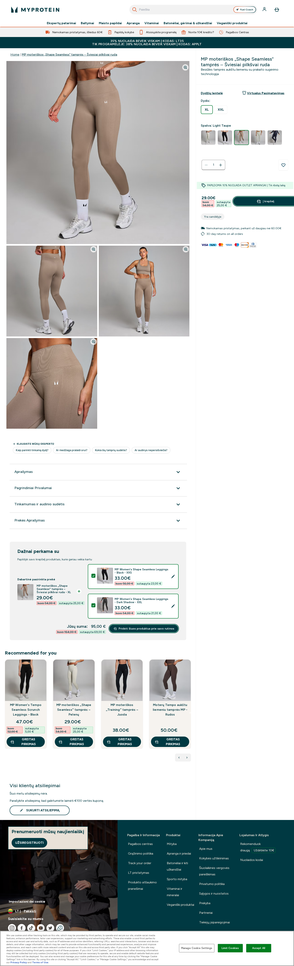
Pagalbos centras (140, 844)
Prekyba (204, 903)
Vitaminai (151, 23)
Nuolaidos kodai (251, 860)
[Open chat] (60, 928)
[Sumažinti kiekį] (206, 165)
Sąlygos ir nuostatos (214, 893)
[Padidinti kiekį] (220, 165)
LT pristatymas (138, 872)
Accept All (258, 948)
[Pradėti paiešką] (134, 9)
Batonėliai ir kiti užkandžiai (177, 866)
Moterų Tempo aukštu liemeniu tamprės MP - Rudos (170, 709)
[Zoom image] (185, 67)
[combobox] (193, 9)
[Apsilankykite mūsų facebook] (22, 928)
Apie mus (205, 848)
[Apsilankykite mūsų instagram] (12, 928)
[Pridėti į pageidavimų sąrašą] (283, 165)
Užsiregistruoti (29, 842)
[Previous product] (179, 758)
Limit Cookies (230, 948)
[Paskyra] (265, 9)
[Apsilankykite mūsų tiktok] (31, 928)
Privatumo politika (212, 884)
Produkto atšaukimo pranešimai (142, 885)
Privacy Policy (18, 962)
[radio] (207, 109)
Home (14, 54)
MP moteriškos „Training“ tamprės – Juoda (122, 709)
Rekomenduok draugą (257, 847)
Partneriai (206, 912)
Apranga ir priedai (179, 853)
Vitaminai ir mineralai (174, 892)
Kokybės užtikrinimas (214, 858)
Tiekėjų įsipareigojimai (214, 922)
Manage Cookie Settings (196, 948)
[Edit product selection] (173, 577)
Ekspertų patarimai (61, 23)
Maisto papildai (110, 23)
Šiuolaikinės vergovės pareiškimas (214, 871)
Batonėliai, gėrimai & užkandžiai (188, 23)
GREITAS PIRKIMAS (28, 742)
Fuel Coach (246, 9)
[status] (213, 165)
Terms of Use (40, 962)
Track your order (139, 863)
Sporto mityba (177, 879)
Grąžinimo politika (140, 853)
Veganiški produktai (232, 23)
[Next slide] (190, 713)
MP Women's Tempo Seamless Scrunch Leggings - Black (25, 709)
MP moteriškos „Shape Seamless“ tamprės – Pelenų (73, 709)
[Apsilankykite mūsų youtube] (41, 928)
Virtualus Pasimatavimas (265, 93)
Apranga (133, 23)
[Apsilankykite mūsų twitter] (50, 928)
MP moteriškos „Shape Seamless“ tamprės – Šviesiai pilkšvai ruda (69, 54)
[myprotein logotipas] (35, 9)
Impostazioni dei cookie (27, 901)
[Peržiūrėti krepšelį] (277, 9)
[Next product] (187, 758)
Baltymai (87, 23)
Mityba (172, 844)
